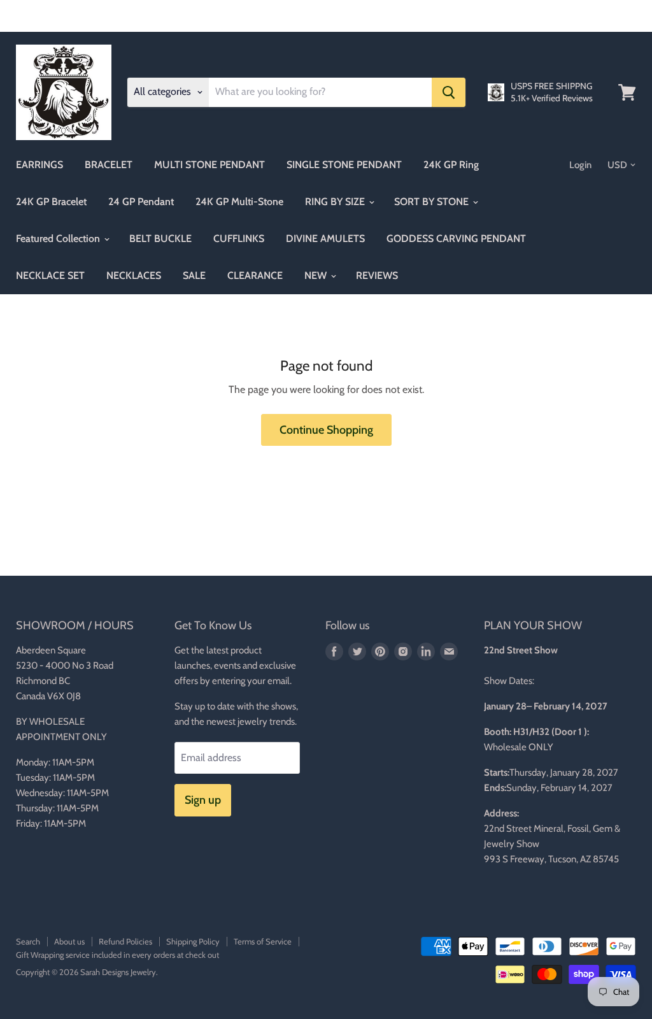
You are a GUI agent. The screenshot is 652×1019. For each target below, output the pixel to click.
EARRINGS (39, 165)
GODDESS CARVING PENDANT (456, 238)
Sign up (203, 800)
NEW (316, 275)
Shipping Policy (193, 941)
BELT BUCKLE (160, 238)
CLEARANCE (255, 275)
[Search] (448, 92)
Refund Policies (125, 941)
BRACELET (108, 165)
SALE (194, 275)
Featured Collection (59, 238)
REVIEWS (377, 275)
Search (28, 941)
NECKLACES (133, 275)
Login (580, 165)
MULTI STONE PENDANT (209, 165)
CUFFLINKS (238, 238)
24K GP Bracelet (51, 202)
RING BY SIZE (336, 202)
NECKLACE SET (50, 275)
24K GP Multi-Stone (239, 202)
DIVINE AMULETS (325, 238)
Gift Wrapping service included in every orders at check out (117, 955)
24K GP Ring (451, 165)
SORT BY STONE (432, 202)
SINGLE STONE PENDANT (344, 165)
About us (69, 941)
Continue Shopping (326, 430)
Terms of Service (263, 941)
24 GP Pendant (141, 202)
